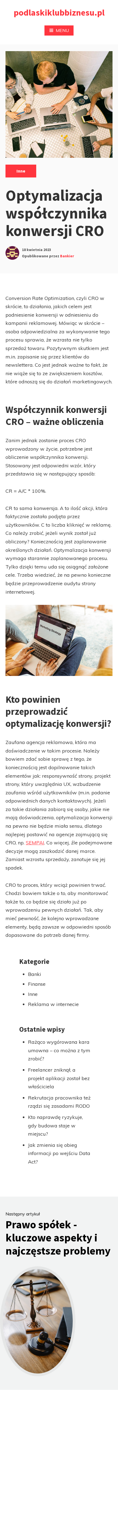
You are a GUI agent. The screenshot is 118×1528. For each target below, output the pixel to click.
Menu (62, 30)
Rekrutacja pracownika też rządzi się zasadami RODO (59, 1102)
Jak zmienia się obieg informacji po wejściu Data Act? (59, 1153)
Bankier (67, 255)
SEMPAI (35, 842)
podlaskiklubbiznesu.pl (59, 12)
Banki (34, 974)
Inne (20, 171)
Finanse (37, 984)
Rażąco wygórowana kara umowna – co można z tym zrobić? (59, 1050)
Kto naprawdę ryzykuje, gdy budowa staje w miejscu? (55, 1125)
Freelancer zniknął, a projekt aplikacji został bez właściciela (59, 1078)
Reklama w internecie (53, 1004)
